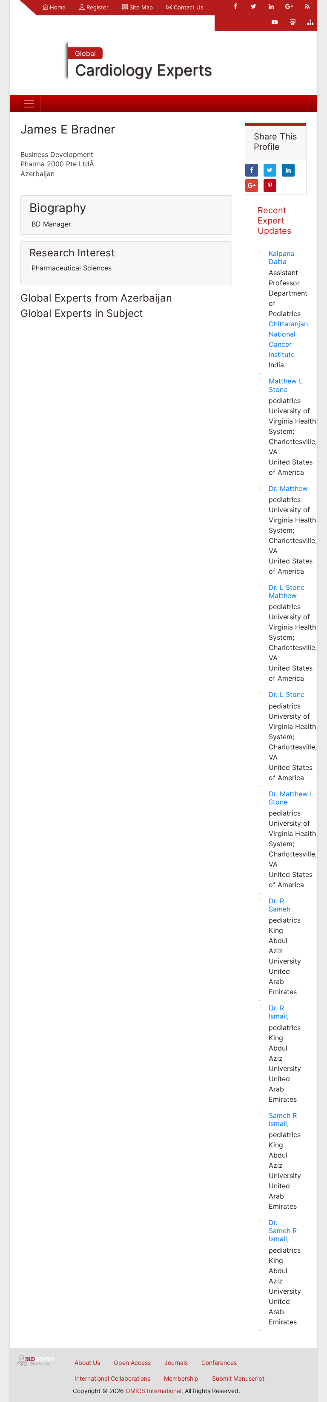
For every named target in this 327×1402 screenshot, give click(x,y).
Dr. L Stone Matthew (286, 591)
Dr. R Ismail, (279, 1012)
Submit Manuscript (238, 1378)
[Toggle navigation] (29, 103)
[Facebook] (235, 6)
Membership (181, 1378)
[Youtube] (274, 22)
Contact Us (188, 7)
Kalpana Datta (281, 257)
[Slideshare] (292, 22)
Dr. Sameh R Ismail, (283, 1230)
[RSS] (307, 6)
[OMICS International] (36, 1360)
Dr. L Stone (286, 694)
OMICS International (153, 1390)
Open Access (132, 1362)
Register (97, 7)
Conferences (219, 1362)
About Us (87, 1362)
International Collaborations (112, 1378)
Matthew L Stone (286, 385)
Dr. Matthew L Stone (291, 798)
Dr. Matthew (288, 488)
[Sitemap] (310, 22)
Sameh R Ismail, (283, 1119)
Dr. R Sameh (279, 905)
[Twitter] (253, 6)
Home (57, 7)
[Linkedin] (271, 6)
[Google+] (289, 6)
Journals (176, 1362)
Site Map (140, 7)
